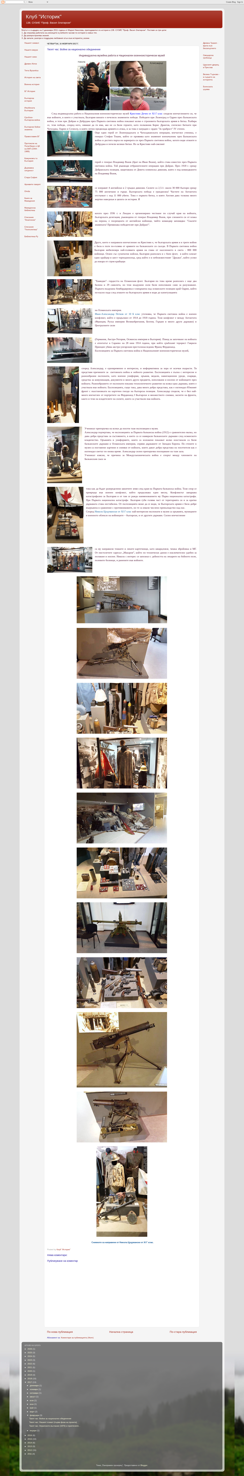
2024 (30, 1356)
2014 (30, 1443)
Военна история (31, 84)
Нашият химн (30, 57)
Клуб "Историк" (44, 16)
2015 (30, 1439)
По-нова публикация (60, 1331)
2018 (30, 1379)
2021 (30, 1367)
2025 (30, 1353)
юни (32, 1404)
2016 (30, 1435)
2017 (30, 1382)
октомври (34, 1393)
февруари (35, 1415)
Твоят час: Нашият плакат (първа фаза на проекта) (53, 1422)
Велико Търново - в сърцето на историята (211, 77)
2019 (30, 1375)
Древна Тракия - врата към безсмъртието (210, 45)
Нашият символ (31, 43)
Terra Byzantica (31, 70)
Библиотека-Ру (31, 236)
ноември (34, 1389)
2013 (30, 1446)
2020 (30, 1371)
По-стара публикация (183, 1331)
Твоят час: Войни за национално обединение (50, 1419)
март (32, 1412)
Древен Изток (30, 64)
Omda (27, 191)
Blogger (143, 1465)
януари (33, 1431)
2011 (30, 1454)
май (32, 1408)
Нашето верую (31, 50)
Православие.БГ (32, 136)
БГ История (29, 91)
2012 (30, 1450)
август (33, 1397)
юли (32, 1400)
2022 (30, 1364)
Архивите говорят (32, 184)
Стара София (30, 177)
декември (34, 1385)
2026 (30, 1349)
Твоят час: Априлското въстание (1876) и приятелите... (54, 1426)
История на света (32, 77)
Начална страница (121, 1331)
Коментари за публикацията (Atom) (77, 1338)
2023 (30, 1360)
